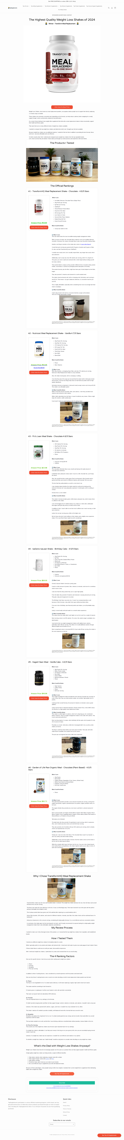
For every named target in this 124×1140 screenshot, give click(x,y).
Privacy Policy (66, 1105)
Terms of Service (67, 1109)
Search (64, 1102)
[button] (108, 7)
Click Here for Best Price (62, 107)
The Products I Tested (62, 143)
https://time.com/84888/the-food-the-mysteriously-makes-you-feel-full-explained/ (62, 1087)
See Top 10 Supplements (109, 1135)
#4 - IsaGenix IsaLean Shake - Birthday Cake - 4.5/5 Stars (53, 549)
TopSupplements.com (57, 1134)
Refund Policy (66, 1112)
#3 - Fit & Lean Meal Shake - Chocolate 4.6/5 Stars (50, 436)
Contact (65, 1115)
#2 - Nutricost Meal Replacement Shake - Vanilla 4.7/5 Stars (54, 333)
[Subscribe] (73, 1124)
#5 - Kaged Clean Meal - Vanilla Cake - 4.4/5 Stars (50, 662)
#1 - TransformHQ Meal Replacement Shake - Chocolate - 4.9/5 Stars (58, 191)
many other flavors (86, 244)
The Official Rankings (62, 186)
